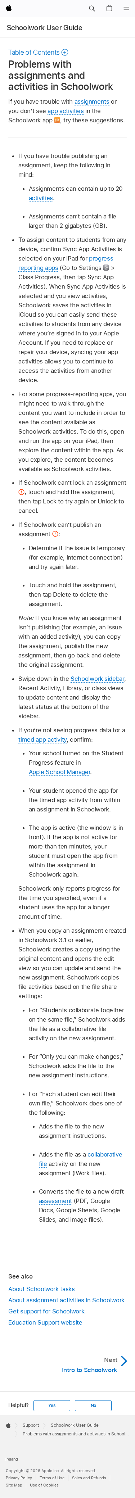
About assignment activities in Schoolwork (66, 1300)
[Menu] (126, 8)
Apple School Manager (59, 771)
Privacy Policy (19, 1477)
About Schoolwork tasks (41, 1289)
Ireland (11, 1459)
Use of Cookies (44, 1485)
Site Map (14, 1485)
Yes (51, 1405)
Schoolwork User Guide (44, 27)
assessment (55, 1200)
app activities (66, 110)
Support (31, 1425)
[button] (91, 8)
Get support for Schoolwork (46, 1311)
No (93, 1405)
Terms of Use (52, 1477)
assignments (92, 101)
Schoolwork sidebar (97, 678)
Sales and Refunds (89, 1477)
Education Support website (45, 1322)
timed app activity (42, 739)
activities (41, 198)
